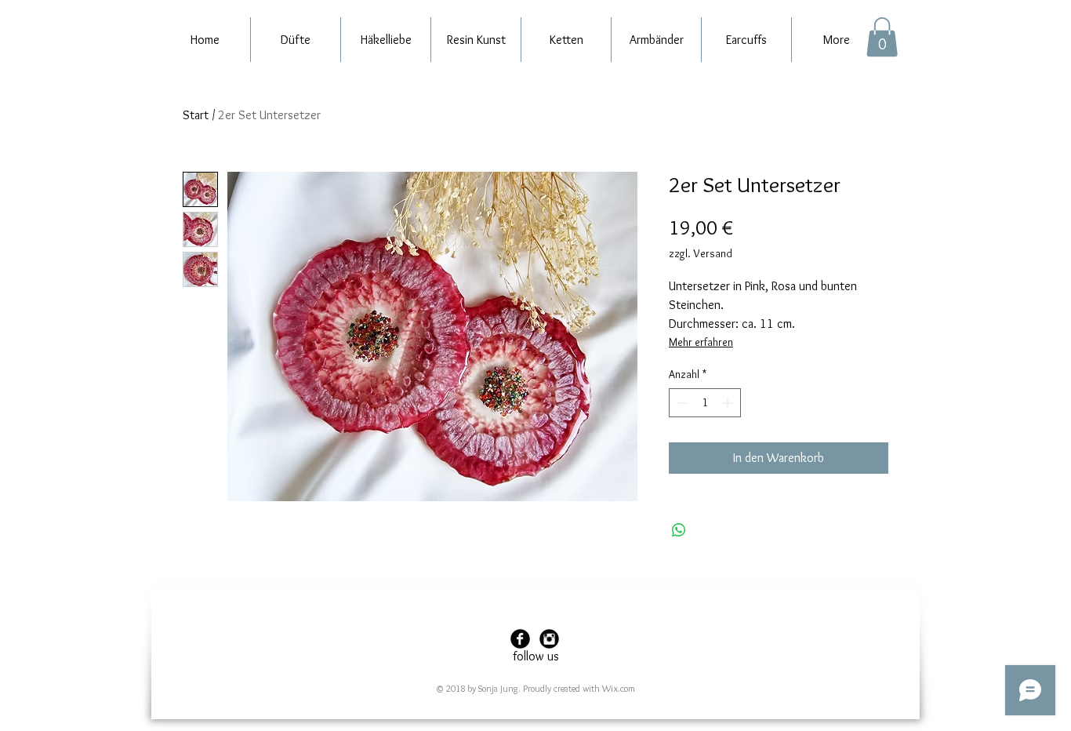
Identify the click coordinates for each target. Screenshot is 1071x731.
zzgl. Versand (700, 253)
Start (196, 114)
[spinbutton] (705, 402)
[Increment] (729, 402)
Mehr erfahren (701, 342)
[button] (882, 36)
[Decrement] (681, 402)
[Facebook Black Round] (520, 639)
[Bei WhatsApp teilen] (679, 530)
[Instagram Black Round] (549, 639)
